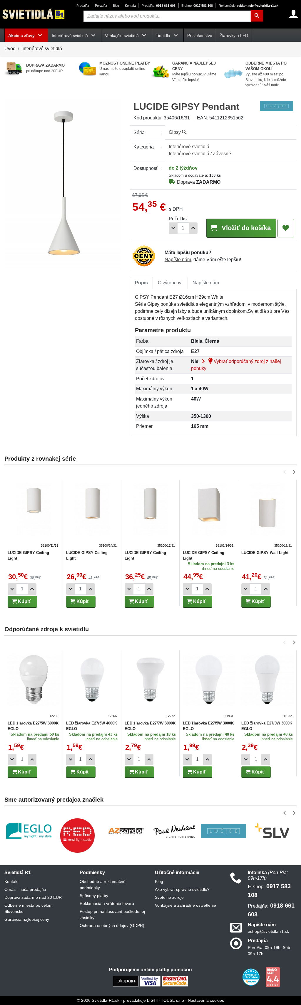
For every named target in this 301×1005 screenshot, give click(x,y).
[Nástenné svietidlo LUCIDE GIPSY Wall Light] (267, 515)
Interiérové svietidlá (41, 48)
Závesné (222, 153)
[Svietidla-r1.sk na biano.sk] (273, 976)
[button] (285, 472)
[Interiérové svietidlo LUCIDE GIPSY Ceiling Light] (34, 515)
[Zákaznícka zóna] (293, 14)
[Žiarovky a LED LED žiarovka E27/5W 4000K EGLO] (92, 686)
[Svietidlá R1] (33, 13)
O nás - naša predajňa (25, 889)
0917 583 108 (197, 5)
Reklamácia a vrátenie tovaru (107, 903)
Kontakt (130, 5)
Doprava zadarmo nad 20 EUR (33, 897)
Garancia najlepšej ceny (26, 919)
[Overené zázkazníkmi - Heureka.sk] (251, 976)
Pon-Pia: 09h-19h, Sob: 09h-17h (269, 950)
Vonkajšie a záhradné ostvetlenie (185, 905)
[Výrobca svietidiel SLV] (272, 831)
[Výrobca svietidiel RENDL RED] (77, 835)
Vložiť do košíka (245, 228)
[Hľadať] (257, 16)
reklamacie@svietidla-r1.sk (248, 5)
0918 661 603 (158, 5)
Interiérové (189, 146)
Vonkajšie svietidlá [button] (122, 35)
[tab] (141, 283)
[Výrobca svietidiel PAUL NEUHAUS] (174, 831)
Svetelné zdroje (169, 897)
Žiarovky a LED (234, 35)
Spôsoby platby (94, 895)
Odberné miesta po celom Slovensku (28, 908)
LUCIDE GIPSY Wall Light (264, 552)
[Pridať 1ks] (193, 228)
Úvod (10, 48)
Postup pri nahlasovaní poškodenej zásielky (112, 914)
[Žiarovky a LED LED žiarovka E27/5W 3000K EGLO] (34, 686)
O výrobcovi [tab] (170, 282)
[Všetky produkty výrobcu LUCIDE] (276, 105)
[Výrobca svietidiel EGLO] (28, 831)
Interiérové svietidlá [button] (70, 35)
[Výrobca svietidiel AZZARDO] (126, 831)
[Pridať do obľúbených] (285, 228)
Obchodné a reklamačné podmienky (103, 884)
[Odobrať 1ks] (173, 228)
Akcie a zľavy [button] (22, 35)
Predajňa (82, 5)
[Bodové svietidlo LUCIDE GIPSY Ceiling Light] (92, 515)
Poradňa (101, 5)
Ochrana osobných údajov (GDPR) (112, 925)
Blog (116, 5)
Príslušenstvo (199, 35)
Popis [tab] (141, 282)
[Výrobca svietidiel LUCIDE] (223, 831)
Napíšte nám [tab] (206, 282)
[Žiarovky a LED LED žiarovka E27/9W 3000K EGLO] (267, 686)
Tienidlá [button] (163, 35)
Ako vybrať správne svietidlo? (182, 889)
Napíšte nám (178, 259)
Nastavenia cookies (206, 1000)
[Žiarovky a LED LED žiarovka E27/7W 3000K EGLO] (151, 686)
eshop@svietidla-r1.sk (268, 931)
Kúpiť (24, 601)
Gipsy (175, 132)
